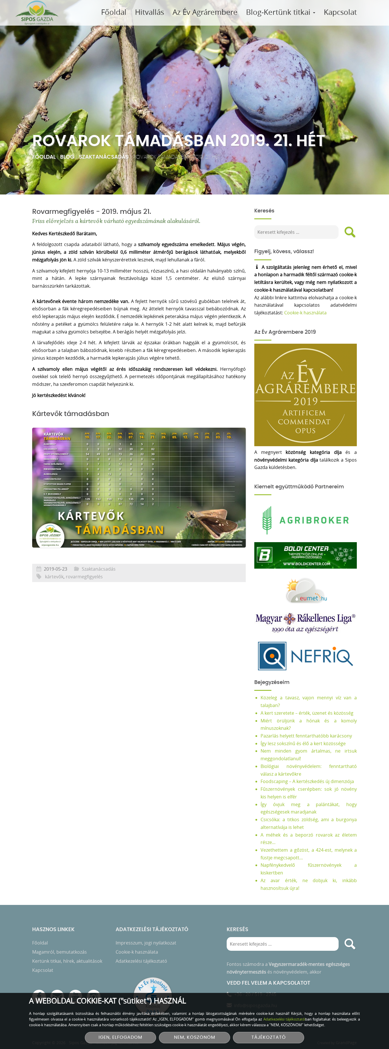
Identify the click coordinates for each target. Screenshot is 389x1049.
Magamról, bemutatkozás (59, 952)
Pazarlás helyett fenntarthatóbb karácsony (306, 736)
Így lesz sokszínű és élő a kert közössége (303, 743)
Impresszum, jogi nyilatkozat (146, 943)
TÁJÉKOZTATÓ (268, 1037)
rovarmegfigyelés (84, 576)
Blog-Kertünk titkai (279, 12)
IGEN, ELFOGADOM (120, 1037)
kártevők (54, 576)
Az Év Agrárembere (205, 12)
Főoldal (113, 12)
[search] (350, 232)
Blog (67, 157)
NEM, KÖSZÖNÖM (194, 1037)
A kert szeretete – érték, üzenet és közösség (307, 713)
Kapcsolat (340, 12)
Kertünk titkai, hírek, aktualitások (67, 961)
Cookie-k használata (305, 313)
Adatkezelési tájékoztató (141, 961)
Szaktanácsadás (103, 157)
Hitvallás (149, 12)
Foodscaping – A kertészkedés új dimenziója (307, 781)
